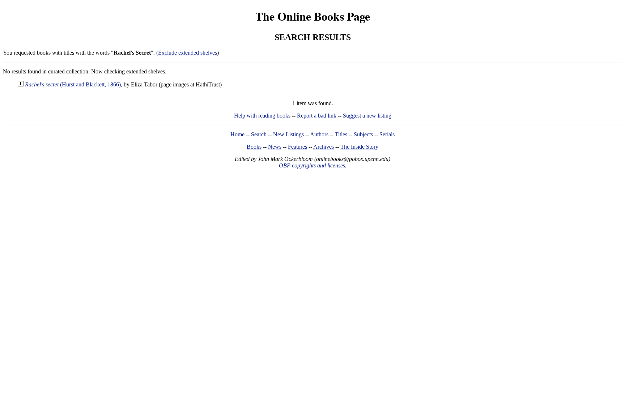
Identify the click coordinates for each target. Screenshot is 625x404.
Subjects (363, 134)
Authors (319, 134)
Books (254, 147)
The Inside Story (359, 147)
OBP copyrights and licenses (312, 165)
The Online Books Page (312, 16)
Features (297, 147)
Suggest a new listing (367, 115)
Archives (323, 147)
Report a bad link (316, 115)
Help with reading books (262, 115)
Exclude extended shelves (187, 53)
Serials (387, 134)
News (274, 147)
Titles (341, 134)
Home (237, 134)
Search (259, 134)
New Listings (288, 134)
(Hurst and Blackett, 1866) (73, 84)
